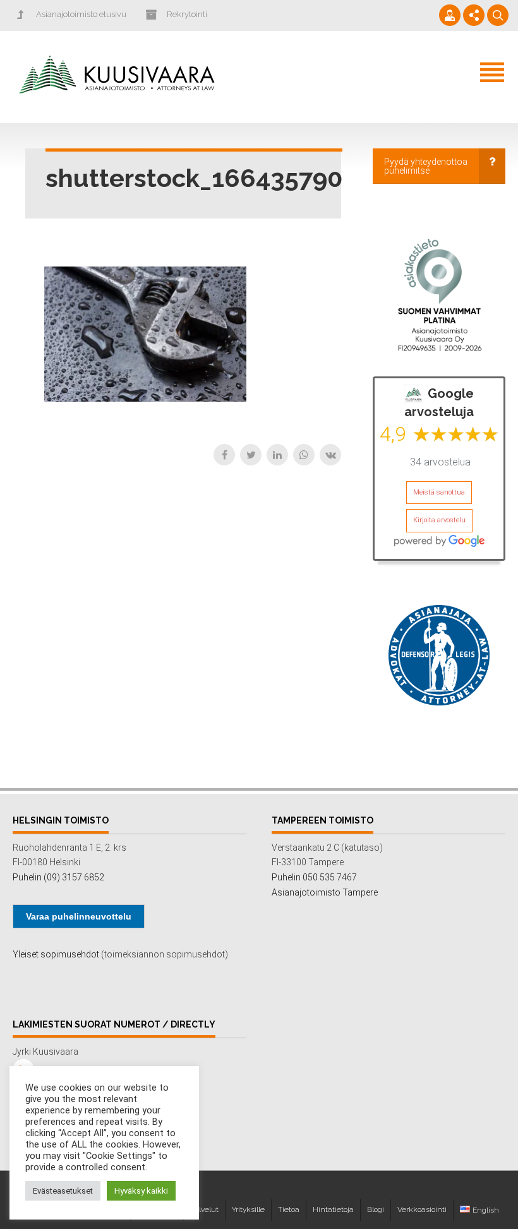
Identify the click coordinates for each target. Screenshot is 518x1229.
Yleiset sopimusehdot (56, 954)
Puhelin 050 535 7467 (314, 877)
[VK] (330, 454)
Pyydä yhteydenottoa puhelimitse (425, 166)
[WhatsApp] (304, 454)
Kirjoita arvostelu (439, 520)
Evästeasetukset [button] (63, 1191)
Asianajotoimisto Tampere (325, 892)
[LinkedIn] (277, 454)
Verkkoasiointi (422, 1209)
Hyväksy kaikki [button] (141, 1191)
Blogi (375, 1209)
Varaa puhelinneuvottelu (78, 916)
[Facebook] (224, 454)
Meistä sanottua (439, 492)
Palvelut (204, 1209)
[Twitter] (251, 454)
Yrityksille (248, 1209)
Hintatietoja (333, 1209)
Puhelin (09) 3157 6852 (58, 877)
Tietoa (288, 1209)
